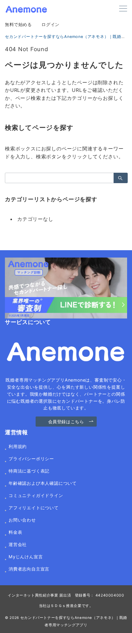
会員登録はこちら (66, 421)
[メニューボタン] (123, 9)
